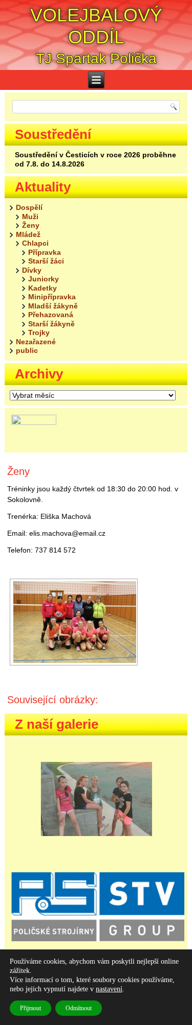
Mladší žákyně (53, 306)
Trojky (39, 332)
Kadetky (42, 288)
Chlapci (35, 243)
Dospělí (29, 207)
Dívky (31, 270)
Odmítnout (79, 1008)
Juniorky (43, 279)
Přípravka (44, 252)
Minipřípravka (52, 297)
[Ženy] (73, 622)
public (27, 350)
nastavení (109, 989)
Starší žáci (46, 261)
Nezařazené (36, 342)
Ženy (30, 225)
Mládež (28, 234)
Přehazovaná (50, 315)
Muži (30, 216)
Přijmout (30, 1008)
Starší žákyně (51, 324)
